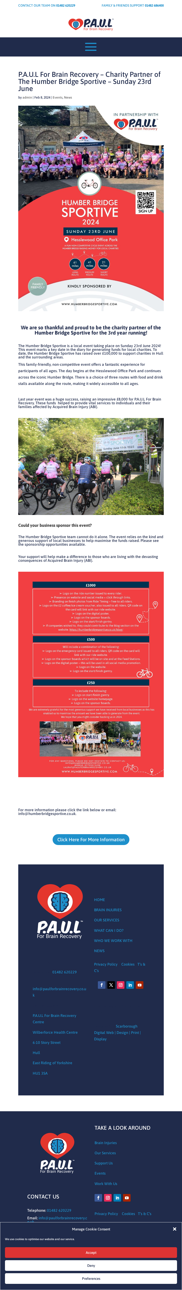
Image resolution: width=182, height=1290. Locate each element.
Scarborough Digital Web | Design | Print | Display (117, 1032)
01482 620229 (64, 972)
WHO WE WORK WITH (113, 940)
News (68, 97)
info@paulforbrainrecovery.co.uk (57, 1220)
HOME (99, 900)
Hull (36, 1052)
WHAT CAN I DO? (108, 930)
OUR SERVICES (106, 920)
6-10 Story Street (46, 1042)
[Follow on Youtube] (139, 985)
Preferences (91, 1279)
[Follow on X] (111, 985)
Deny (91, 1266)
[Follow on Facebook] (101, 985)
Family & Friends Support (133, 5)
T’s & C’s (144, 1214)
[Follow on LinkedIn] (130, 985)
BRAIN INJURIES (108, 910)
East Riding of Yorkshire (52, 1063)
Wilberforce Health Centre (55, 1032)
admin (27, 97)
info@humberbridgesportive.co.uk (47, 813)
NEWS (99, 951)
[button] (174, 1229)
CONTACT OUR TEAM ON (46, 5)
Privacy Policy (106, 964)
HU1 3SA (40, 1073)
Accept (91, 1253)
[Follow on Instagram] (120, 985)
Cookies (128, 964)
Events (58, 97)
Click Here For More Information (91, 839)
